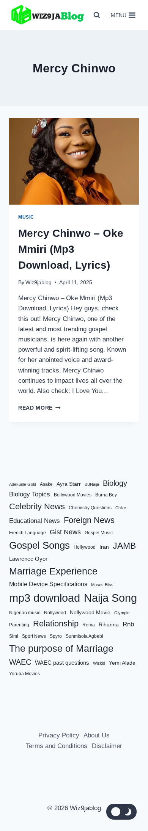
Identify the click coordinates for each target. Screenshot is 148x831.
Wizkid (99, 663)
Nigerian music (24, 612)
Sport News (34, 636)
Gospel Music (99, 532)
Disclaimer (107, 746)
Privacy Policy (58, 735)
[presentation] (74, 161)
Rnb (128, 624)
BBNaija (92, 484)
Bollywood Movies (72, 495)
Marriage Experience (53, 571)
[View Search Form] (97, 15)
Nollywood (55, 612)
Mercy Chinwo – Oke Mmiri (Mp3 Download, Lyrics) (70, 249)
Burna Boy (106, 495)
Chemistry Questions (90, 507)
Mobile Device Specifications (48, 584)
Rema (88, 625)
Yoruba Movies (24, 673)
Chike (120, 507)
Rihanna (109, 625)
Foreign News (89, 520)
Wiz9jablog (38, 282)
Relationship (56, 623)
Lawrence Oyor (28, 559)
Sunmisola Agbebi (84, 636)
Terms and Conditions (56, 746)
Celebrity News (37, 506)
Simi (13, 636)
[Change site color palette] (121, 812)
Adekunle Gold (22, 484)
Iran (104, 547)
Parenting (19, 625)
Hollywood (85, 547)
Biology (115, 483)
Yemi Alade (122, 663)
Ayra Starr (69, 484)
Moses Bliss (102, 584)
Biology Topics (29, 494)
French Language (27, 532)
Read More (39, 408)
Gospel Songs (39, 545)
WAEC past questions (62, 662)
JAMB (124, 546)
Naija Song (110, 598)
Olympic (121, 612)
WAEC (20, 662)
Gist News (65, 532)
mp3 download (44, 598)
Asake (46, 484)
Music (26, 217)
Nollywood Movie (90, 612)
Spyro (56, 636)
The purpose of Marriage (61, 648)
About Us (96, 735)
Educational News (34, 520)
